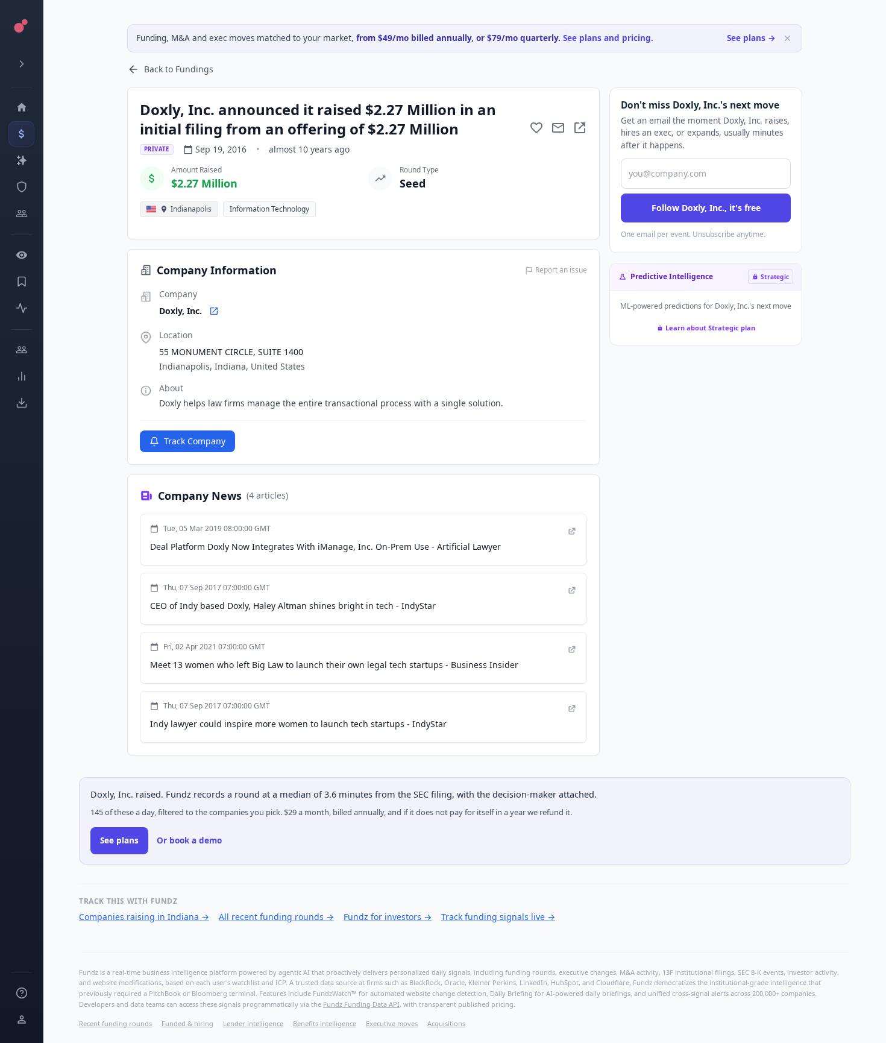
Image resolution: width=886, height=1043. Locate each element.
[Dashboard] (21, 107)
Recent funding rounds (115, 1023)
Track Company (194, 441)
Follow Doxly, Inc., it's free (706, 207)
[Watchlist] (21, 255)
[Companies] (21, 160)
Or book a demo (189, 840)
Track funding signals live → (498, 916)
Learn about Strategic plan (710, 327)
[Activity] (21, 308)
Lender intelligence (253, 1023)
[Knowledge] (21, 993)
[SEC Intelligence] (21, 187)
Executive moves (392, 1023)
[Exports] (21, 402)
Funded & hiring (187, 1023)
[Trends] (21, 376)
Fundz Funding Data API (361, 1004)
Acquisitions (446, 1023)
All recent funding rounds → (276, 916)
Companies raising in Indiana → (144, 916)
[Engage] (21, 349)
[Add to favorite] (536, 128)
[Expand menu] (21, 64)
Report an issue (561, 270)
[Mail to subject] (558, 128)
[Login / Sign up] (21, 1019)
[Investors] (21, 213)
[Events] (21, 134)
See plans (119, 840)
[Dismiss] (787, 38)
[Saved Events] (21, 281)
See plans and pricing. (608, 38)
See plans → (751, 38)
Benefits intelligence (324, 1023)
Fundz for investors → (388, 916)
